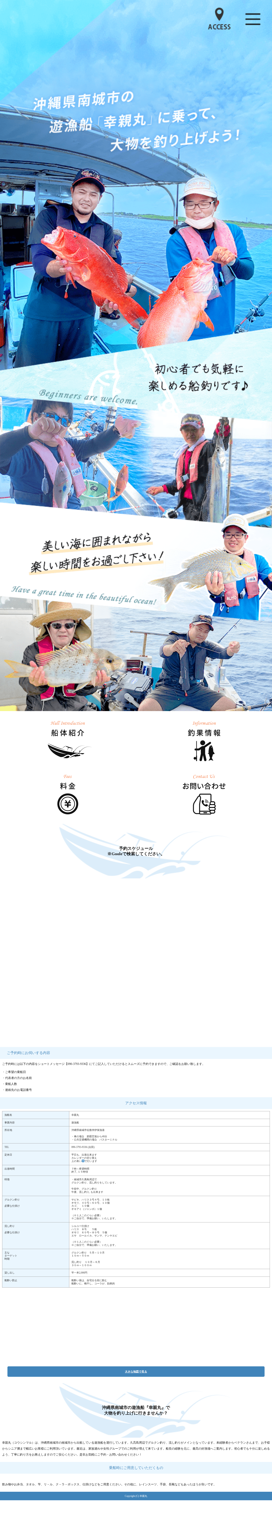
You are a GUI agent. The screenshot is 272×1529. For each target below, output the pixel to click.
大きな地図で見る (136, 1371)
